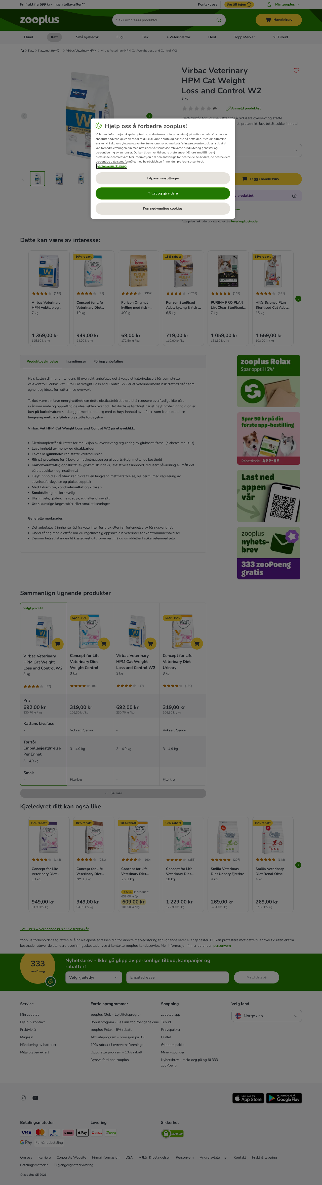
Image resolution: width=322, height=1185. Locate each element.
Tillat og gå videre (163, 193)
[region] (163, 168)
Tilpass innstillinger (163, 178)
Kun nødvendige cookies (163, 208)
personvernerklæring (112, 166)
